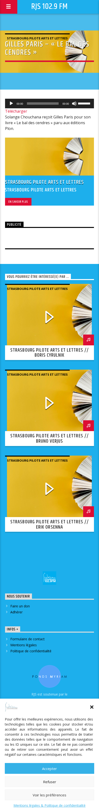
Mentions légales (23, 645)
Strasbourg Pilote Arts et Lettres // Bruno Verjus (49, 438)
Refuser (49, 781)
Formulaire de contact (27, 639)
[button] (91, 707)
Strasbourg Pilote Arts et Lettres (37, 38)
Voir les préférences (49, 795)
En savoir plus (18, 201)
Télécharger (16, 111)
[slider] (85, 103)
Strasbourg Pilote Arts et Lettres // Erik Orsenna (49, 524)
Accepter (49, 768)
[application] (49, 103)
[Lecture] (11, 103)
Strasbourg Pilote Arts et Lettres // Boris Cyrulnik (49, 352)
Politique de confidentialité (30, 651)
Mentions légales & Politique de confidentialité (49, 805)
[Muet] (74, 103)
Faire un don (20, 606)
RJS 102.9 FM (49, 6)
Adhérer (16, 612)
